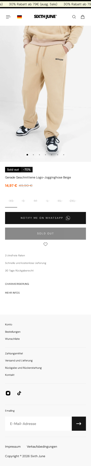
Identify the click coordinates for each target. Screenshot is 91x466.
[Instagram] (8, 393)
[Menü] (9, 17)
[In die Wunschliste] (45, 244)
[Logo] (45, 17)
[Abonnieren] (79, 424)
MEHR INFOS (12, 292)
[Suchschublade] (74, 17)
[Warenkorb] (82, 17)
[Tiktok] (19, 393)
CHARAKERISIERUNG (17, 284)
